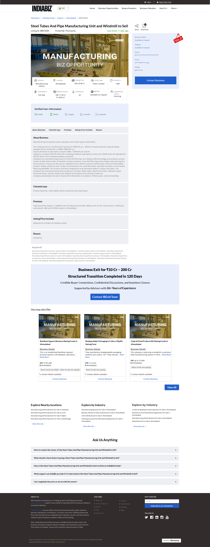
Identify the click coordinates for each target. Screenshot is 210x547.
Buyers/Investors (129, 8)
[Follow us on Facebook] (152, 517)
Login (148, 2)
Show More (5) (139, 426)
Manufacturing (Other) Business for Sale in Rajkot (48, 416)
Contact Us (99, 513)
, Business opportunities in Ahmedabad (107, 253)
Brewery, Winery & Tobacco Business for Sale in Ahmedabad (103, 413)
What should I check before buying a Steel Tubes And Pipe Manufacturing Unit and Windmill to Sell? (76, 458)
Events (98, 507)
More (173, 8)
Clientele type (54, 130)
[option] (59, 348)
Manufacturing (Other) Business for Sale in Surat (48, 413)
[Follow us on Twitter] (147, 517)
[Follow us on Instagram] (162, 517)
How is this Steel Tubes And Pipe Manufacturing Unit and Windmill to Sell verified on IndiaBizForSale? (77, 466)
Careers (123, 501)
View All (171, 387)
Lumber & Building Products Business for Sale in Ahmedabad (154, 410)
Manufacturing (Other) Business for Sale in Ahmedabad (152, 418)
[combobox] (63, 8)
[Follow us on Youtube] (168, 517)
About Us (99, 500)
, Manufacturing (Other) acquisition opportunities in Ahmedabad (71, 261)
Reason (99, 130)
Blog (122, 510)
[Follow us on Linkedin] (157, 517)
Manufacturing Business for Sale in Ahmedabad (99, 410)
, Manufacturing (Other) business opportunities (75, 253)
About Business (38, 130)
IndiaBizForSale (36, 510)
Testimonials (125, 504)
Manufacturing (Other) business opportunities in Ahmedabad (54, 251)
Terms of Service (101, 504)
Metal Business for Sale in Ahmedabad (146, 421)
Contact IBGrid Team (105, 296)
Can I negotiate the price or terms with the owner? (55, 481)
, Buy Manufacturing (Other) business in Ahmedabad (91, 256)
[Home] (42, 10)
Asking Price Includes (83, 130)
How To (163, 8)
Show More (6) (38, 424)
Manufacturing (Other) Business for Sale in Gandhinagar (51, 419)
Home (92, 8)
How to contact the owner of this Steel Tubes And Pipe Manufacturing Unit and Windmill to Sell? (75, 450)
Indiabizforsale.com (38, 503)
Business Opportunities (108, 8)
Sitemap (124, 507)
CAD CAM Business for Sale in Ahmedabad (97, 416)
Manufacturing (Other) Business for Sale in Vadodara (50, 410)
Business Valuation (148, 8)
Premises (67, 130)
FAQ (97, 510)
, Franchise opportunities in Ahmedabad (91, 251)
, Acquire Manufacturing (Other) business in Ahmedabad (76, 258)
